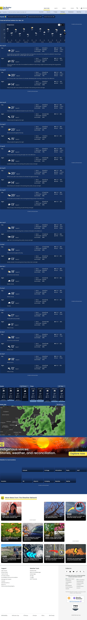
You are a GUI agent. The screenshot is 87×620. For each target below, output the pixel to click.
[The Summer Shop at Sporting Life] (81, 477)
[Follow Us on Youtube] (73, 571)
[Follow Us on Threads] (80, 571)
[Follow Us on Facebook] (66, 571)
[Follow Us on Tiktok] (77, 571)
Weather (5, 12)
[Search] (77, 8)
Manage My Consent (6, 579)
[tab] (59, 25)
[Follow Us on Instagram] (70, 571)
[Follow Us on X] (83, 571)
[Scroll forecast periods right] (65, 33)
